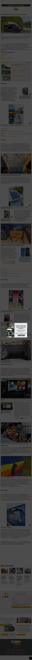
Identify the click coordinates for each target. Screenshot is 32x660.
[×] (16, 330)
